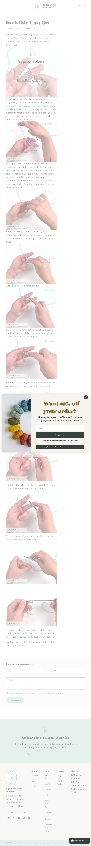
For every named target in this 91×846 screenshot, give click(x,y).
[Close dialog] (86, 397)
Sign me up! (60, 435)
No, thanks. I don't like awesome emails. (60, 447)
